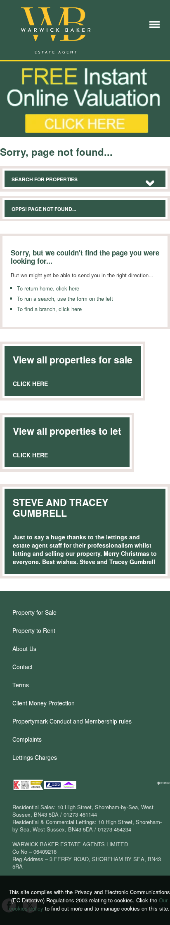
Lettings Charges (34, 757)
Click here (30, 383)
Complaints (27, 739)
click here (67, 288)
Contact (22, 667)
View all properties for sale (72, 359)
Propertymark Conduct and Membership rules (72, 721)
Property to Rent (33, 630)
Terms (20, 685)
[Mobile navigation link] (154, 24)
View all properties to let (67, 431)
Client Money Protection (43, 703)
